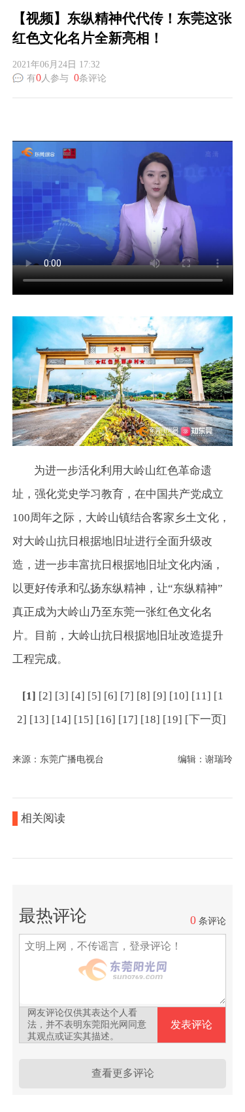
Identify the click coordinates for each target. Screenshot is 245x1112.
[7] (127, 696)
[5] (94, 696)
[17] (128, 719)
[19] (172, 719)
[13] (39, 719)
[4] (78, 696)
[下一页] (205, 719)
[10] (179, 696)
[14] (61, 719)
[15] (83, 719)
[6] (111, 696)
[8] (143, 696)
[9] (160, 696)
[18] (150, 719)
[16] (106, 719)
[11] (201, 696)
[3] (62, 696)
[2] (45, 696)
